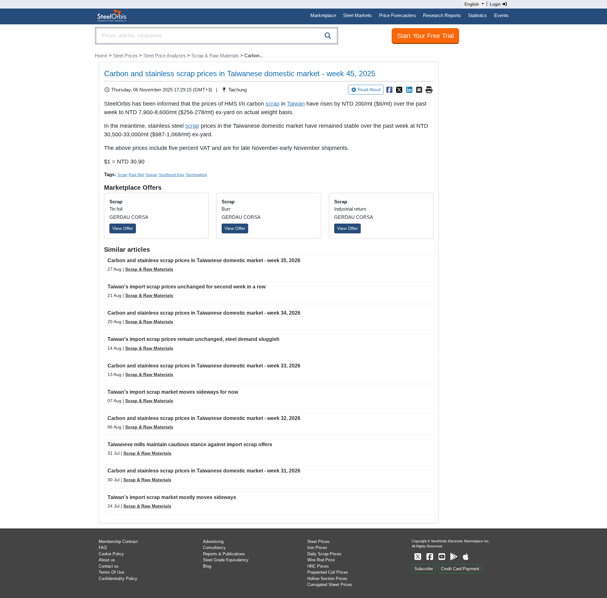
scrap (272, 104)
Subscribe (423, 568)
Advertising (213, 541)
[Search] (328, 35)
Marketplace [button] (323, 15)
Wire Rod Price (321, 560)
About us (107, 560)
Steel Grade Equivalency (225, 560)
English (471, 4)
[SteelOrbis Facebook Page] (429, 556)
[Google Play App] (453, 556)
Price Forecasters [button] (397, 15)
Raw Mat (136, 175)
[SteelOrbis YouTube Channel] (441, 556)
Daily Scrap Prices (324, 554)
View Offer (122, 228)
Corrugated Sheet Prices (329, 584)
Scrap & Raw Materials (215, 55)
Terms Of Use (111, 572)
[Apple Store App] (465, 556)
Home (101, 55)
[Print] (429, 89)
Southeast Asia (171, 175)
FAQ (103, 547)
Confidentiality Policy (118, 578)
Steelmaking (196, 175)
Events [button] (501, 15)
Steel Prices (125, 55)
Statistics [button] (477, 15)
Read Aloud (369, 89)
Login (496, 4)
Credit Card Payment (460, 568)
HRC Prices (318, 566)
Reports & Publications (224, 554)
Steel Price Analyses (164, 55)
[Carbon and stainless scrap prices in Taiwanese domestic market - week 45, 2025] (389, 89)
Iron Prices (317, 547)
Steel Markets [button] (357, 15)
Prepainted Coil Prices (327, 572)
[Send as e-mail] (419, 89)
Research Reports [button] (442, 15)
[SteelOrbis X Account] (417, 556)
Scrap (122, 175)
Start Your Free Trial (425, 35)
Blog (207, 566)
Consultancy (214, 547)
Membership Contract (118, 541)
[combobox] (216, 35)
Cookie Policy (111, 554)
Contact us (109, 566)
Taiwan (296, 104)
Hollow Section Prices (327, 578)
